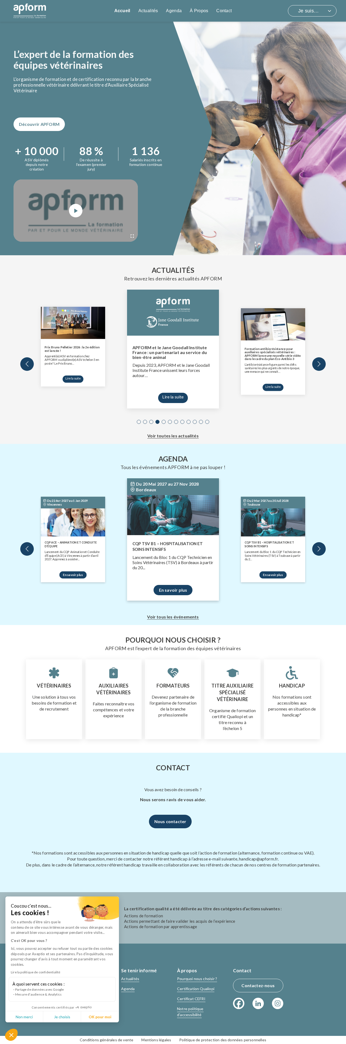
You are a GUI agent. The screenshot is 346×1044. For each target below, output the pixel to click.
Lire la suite (73, 378)
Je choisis (62, 1016)
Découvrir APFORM (39, 124)
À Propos (199, 10)
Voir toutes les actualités (173, 435)
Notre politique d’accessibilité (190, 1011)
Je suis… (308, 11)
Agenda (174, 10)
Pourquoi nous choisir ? (197, 978)
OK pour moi (100, 1016)
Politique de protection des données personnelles (222, 1040)
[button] (11, 1034)
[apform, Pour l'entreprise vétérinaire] (30, 11)
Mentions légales (156, 1040)
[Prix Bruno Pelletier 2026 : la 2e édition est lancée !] (73, 323)
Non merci (24, 1016)
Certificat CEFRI (191, 998)
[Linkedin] (258, 1003)
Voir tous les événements (173, 616)
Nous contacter (170, 821)
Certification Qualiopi (195, 988)
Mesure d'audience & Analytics (38, 994)
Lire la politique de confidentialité (35, 972)
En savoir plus (73, 575)
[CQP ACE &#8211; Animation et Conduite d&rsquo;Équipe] (73, 520)
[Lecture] (75, 210)
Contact (224, 10)
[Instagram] (277, 1003)
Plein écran (132, 236)
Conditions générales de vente (106, 1040)
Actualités (148, 10)
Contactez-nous (258, 985)
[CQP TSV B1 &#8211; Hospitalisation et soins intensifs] (173, 512)
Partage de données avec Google (39, 989)
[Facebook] (238, 1003)
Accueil (122, 10)
